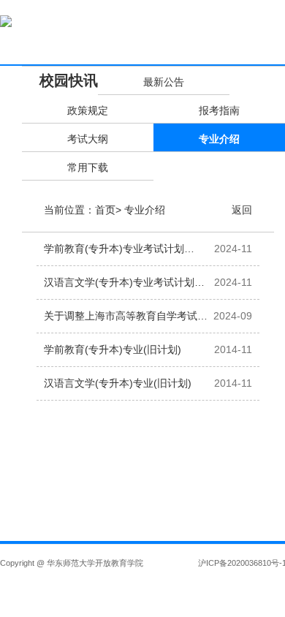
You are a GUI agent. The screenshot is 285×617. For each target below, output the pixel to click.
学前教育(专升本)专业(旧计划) (112, 349)
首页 (105, 210)
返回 (242, 210)
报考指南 (219, 110)
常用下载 (87, 167)
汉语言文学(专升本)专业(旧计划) (117, 383)
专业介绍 (219, 139)
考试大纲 (87, 139)
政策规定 (87, 110)
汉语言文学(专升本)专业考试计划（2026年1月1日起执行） (119, 287)
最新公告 (163, 82)
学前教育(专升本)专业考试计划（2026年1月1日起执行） (114, 254)
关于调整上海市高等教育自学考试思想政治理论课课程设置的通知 (126, 321)
